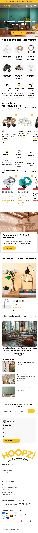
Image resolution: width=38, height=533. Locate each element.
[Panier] (31, 6)
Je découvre (9, 248)
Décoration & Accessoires (8, 470)
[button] (6, 140)
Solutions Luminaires (7, 468)
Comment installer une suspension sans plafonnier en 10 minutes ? (26, 377)
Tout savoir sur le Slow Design (26, 362)
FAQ (3, 484)
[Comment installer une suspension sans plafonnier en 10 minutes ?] (8, 379)
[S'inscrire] (31, 411)
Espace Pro (9, 440)
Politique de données (7, 492)
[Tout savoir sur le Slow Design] (8, 366)
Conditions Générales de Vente (10, 487)
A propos (4, 477)
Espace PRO (5, 473)
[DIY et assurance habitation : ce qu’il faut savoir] (8, 391)
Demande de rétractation (8, 494)
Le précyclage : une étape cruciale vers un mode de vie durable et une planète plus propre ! (20, 351)
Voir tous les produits (30, 107)
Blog (3, 475)
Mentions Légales (6, 489)
